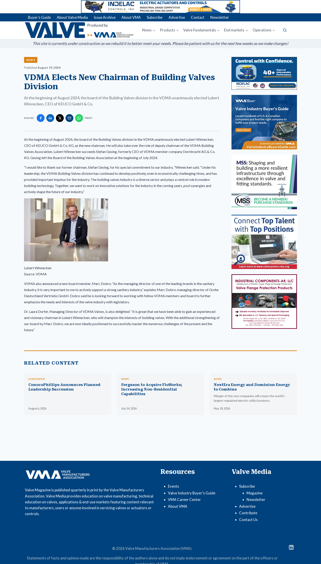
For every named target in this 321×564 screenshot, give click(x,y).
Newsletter (219, 17)
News (30, 60)
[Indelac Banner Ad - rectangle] (264, 73)
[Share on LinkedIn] (50, 118)
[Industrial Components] (264, 301)
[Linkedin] (291, 547)
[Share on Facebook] (41, 118)
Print (89, 118)
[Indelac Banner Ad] (160, 6)
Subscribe (154, 17)
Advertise (177, 17)
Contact (197, 17)
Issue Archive (105, 17)
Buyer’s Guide (39, 17)
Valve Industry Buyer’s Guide (191, 493)
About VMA (131, 17)
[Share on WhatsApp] (79, 118)
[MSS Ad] (264, 182)
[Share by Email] (69, 118)
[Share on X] (60, 118)
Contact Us (248, 519)
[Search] (285, 30)
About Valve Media (72, 17)
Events (173, 486)
